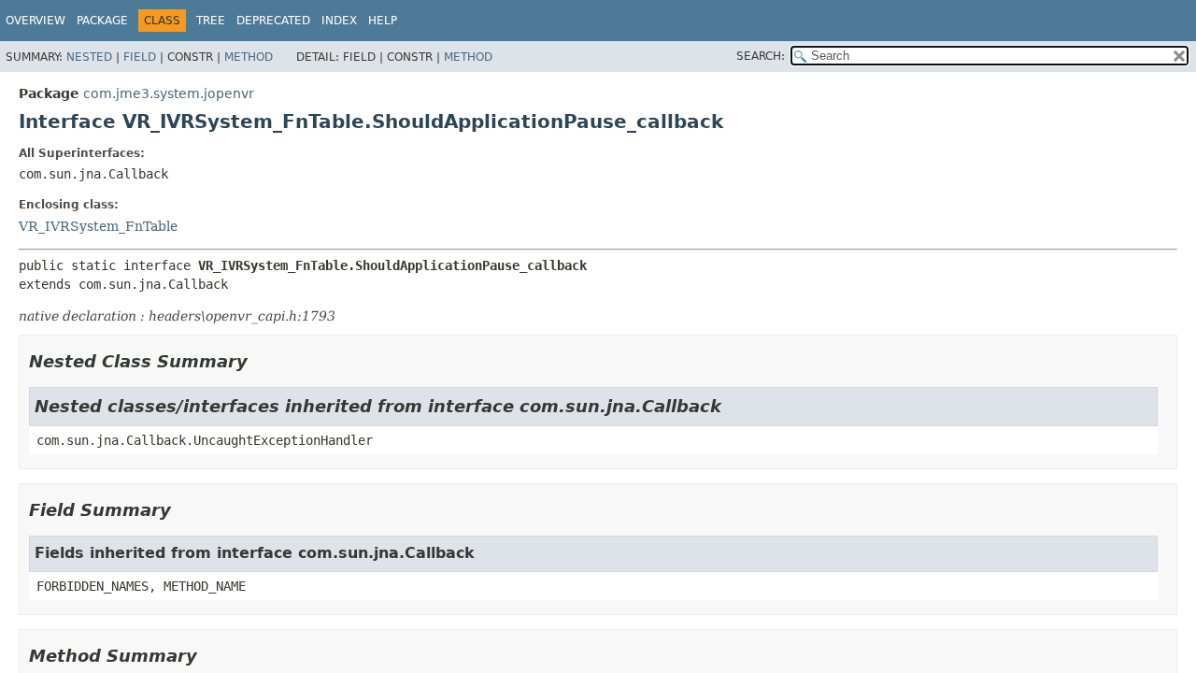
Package (102, 20)
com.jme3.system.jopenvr (168, 93)
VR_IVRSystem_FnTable (98, 226)
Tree (210, 20)
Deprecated (273, 20)
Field (139, 57)
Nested (89, 57)
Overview (35, 20)
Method (248, 57)
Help (382, 20)
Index (339, 20)
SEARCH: (760, 56)
